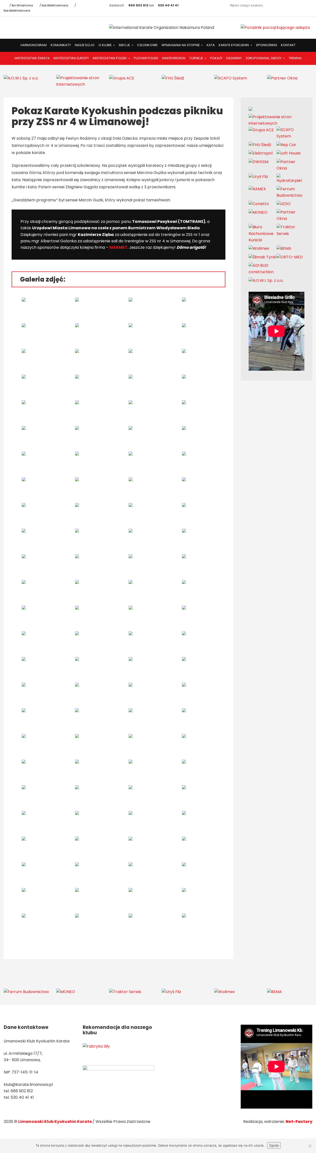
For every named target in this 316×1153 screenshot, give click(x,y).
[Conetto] (259, 204)
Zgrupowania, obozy (264, 58)
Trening (295, 58)
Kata (211, 45)
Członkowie (147, 45)
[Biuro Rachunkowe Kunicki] (262, 233)
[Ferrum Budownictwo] (290, 192)
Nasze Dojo (85, 45)
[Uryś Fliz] (258, 176)
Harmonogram (33, 45)
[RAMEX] (257, 189)
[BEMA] (283, 248)
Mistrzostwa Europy (71, 58)
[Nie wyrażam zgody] (309, 1145)
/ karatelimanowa (53, 5)
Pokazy (216, 58)
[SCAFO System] (230, 78)
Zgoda (274, 1145)
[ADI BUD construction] (262, 268)
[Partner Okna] (282, 78)
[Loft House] (288, 153)
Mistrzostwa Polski (110, 58)
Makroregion (173, 58)
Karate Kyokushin (234, 45)
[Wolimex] (259, 248)
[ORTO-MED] (289, 257)
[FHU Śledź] (173, 78)
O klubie (105, 45)
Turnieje (196, 58)
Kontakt (288, 45)
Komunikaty (61, 45)
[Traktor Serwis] (290, 230)
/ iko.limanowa (21, 5)
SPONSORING (266, 45)
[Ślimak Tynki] (262, 257)
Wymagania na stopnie (180, 45)
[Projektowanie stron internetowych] (78, 81)
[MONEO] (258, 212)
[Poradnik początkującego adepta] (275, 27)
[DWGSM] (258, 162)
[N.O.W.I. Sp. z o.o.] (21, 78)
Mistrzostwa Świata (32, 58)
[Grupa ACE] (121, 78)
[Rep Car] (286, 144)
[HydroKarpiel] (290, 178)
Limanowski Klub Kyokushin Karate (55, 1121)
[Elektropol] (261, 153)
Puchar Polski (146, 58)
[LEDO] (283, 204)
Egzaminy (234, 58)
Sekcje (125, 45)
